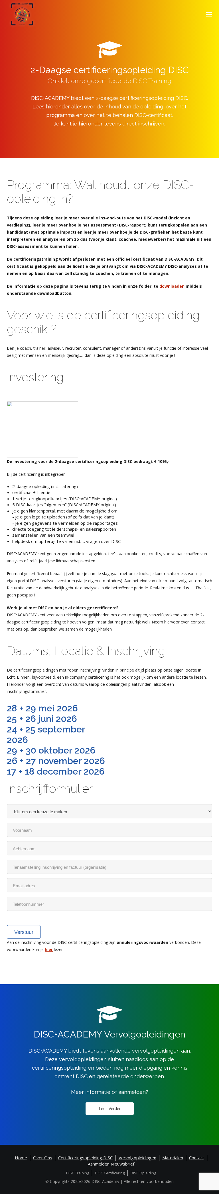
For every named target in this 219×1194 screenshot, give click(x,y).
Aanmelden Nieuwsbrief (111, 1164)
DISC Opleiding (143, 1173)
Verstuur (23, 932)
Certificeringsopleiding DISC (85, 1157)
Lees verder (110, 1108)
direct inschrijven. (143, 124)
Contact (196, 1157)
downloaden (171, 286)
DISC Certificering (110, 1173)
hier (49, 949)
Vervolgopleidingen (137, 1157)
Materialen (172, 1157)
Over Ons (42, 1157)
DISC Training (77, 1173)
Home (21, 1157)
